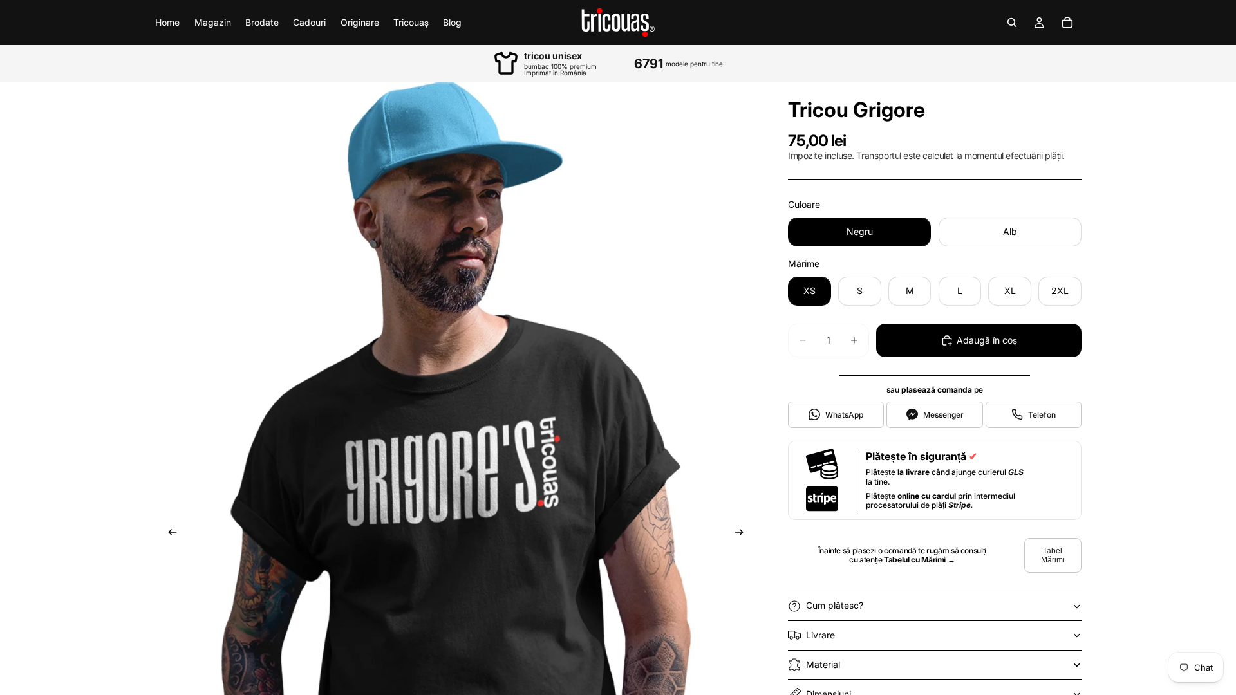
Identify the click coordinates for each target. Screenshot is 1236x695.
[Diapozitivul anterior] (168, 534)
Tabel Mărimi (1053, 555)
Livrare (820, 634)
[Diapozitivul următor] (743, 534)
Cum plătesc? (834, 605)
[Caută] (1012, 22)
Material (823, 664)
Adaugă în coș (987, 340)
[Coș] (1067, 22)
